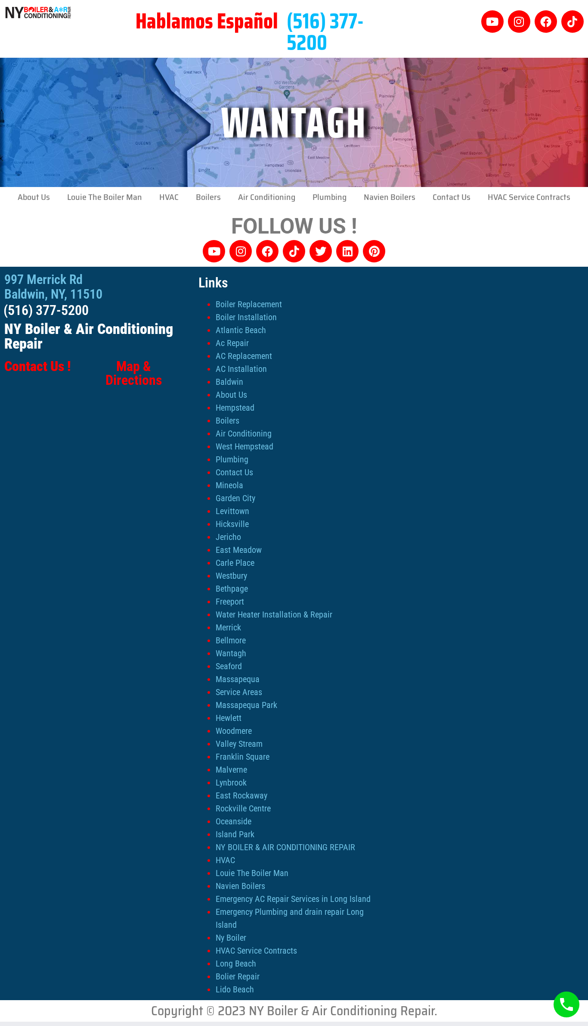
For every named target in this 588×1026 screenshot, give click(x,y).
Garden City (235, 498)
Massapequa (238, 679)
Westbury (231, 576)
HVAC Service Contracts (529, 197)
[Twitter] (320, 251)
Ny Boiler (231, 937)
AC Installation (241, 369)
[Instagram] (519, 21)
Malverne (231, 769)
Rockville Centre (243, 808)
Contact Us (451, 197)
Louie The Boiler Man (104, 197)
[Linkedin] (347, 251)
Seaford (229, 666)
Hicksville (232, 524)
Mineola (229, 485)
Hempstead (235, 407)
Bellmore (231, 640)
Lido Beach (235, 989)
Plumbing (330, 197)
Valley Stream (239, 744)
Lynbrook (231, 782)
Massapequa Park (246, 705)
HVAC (169, 197)
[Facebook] (546, 21)
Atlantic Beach (241, 330)
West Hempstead (244, 446)
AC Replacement (244, 356)
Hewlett (228, 718)
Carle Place (235, 563)
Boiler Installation (246, 317)
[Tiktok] (572, 21)
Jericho (228, 537)
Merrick (228, 627)
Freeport (230, 601)
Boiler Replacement (249, 304)
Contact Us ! (37, 366)
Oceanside (233, 821)
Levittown (232, 511)
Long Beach (236, 963)
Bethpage (232, 588)
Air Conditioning (266, 197)
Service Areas (239, 692)
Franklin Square (242, 757)
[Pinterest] (374, 251)
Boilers (208, 197)
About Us (34, 197)
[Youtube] (492, 21)
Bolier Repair (238, 976)
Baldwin (229, 382)
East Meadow (239, 550)
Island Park (235, 834)
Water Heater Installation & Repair (274, 614)
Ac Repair (232, 343)
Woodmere (234, 731)
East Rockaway (241, 795)
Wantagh (231, 653)
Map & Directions (133, 373)
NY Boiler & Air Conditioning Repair (88, 336)
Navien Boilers (389, 197)
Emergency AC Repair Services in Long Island (293, 899)
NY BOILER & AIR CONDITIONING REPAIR (285, 847)
